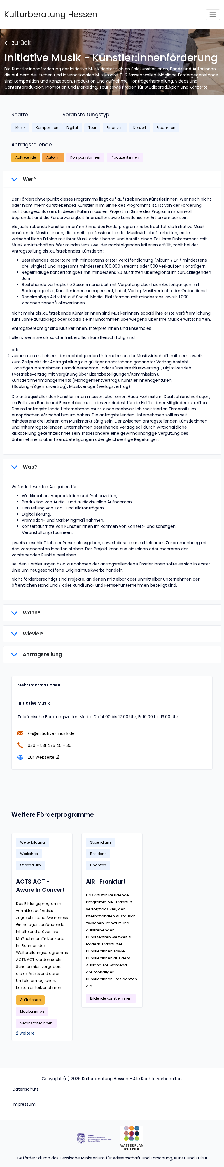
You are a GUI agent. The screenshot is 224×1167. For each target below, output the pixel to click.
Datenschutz (26, 1089)
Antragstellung (42, 654)
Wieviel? (33, 633)
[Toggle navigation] (213, 14)
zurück (21, 42)
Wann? (31, 612)
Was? (29, 466)
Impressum (24, 1104)
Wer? (29, 179)
